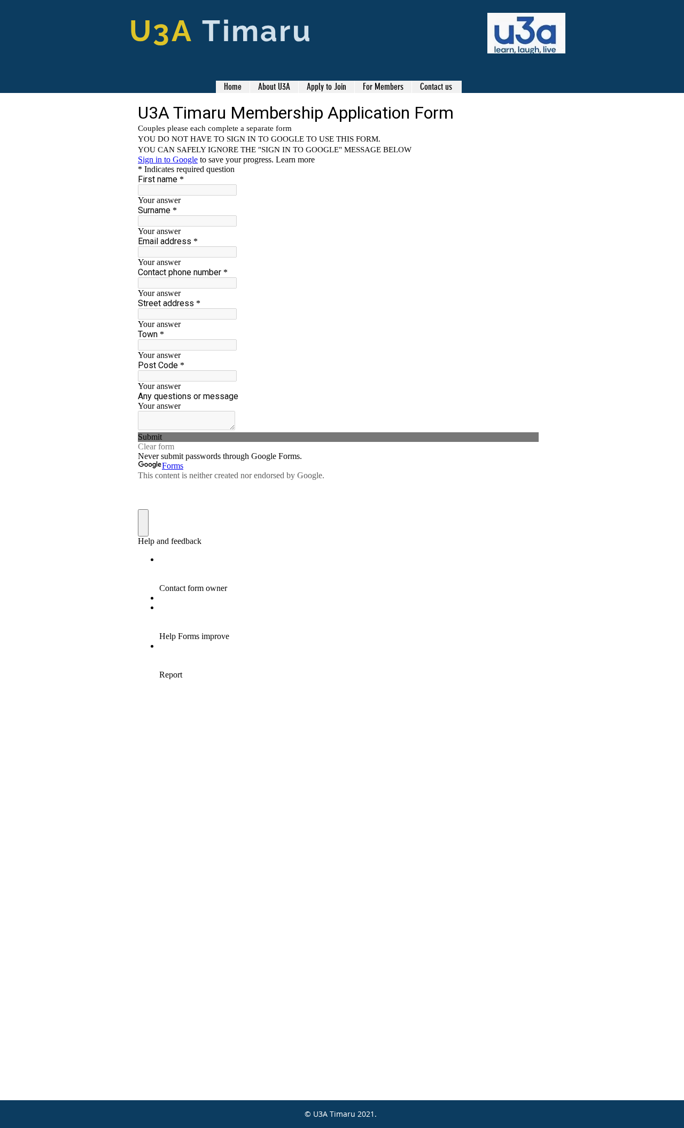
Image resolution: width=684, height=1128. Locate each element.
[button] (382, 87)
